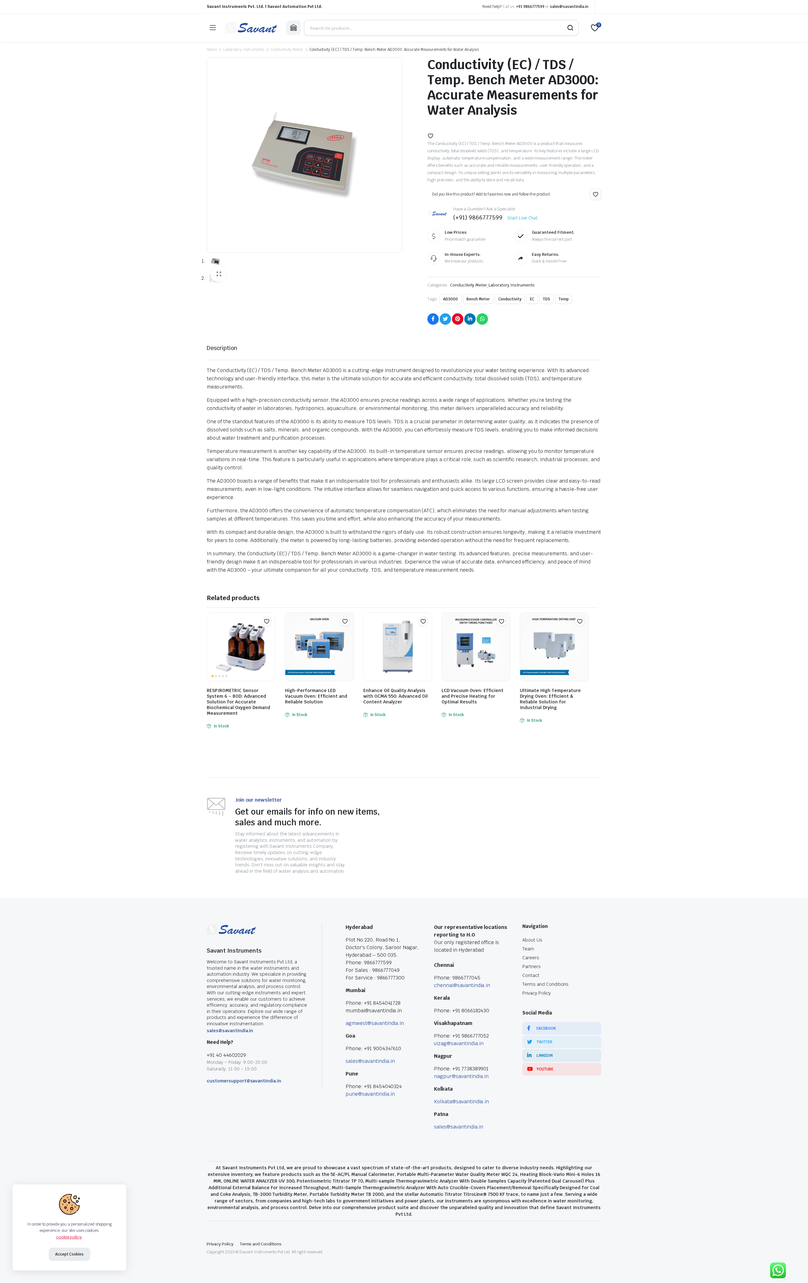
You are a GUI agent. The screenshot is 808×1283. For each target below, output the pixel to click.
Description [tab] (222, 348)
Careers (530, 958)
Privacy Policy (536, 993)
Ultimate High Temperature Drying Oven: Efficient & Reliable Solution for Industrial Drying (550, 699)
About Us (532, 940)
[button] (219, 274)
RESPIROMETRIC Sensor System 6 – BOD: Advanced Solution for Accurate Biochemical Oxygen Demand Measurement (238, 702)
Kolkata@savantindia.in (461, 1101)
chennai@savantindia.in (462, 985)
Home (212, 49)
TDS (546, 299)
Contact (530, 975)
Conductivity (510, 299)
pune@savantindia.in (370, 1094)
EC (532, 299)
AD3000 (450, 299)
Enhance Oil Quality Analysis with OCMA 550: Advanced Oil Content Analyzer (395, 696)
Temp (564, 299)
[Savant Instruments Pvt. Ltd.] (251, 27)
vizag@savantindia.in (459, 1043)
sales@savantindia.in (569, 6)
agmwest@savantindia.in (375, 1023)
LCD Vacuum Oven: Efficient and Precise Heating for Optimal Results (472, 696)
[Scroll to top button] (794, 1269)
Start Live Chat (522, 218)
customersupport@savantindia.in (244, 1081)
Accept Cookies (69, 1254)
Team (528, 949)
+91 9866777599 (530, 6)
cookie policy (69, 1237)
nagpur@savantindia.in (461, 1076)
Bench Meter (478, 299)
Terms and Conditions (545, 984)
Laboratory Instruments (243, 49)
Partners (531, 966)
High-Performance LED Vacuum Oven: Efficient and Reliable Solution (316, 696)
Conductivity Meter (286, 49)
